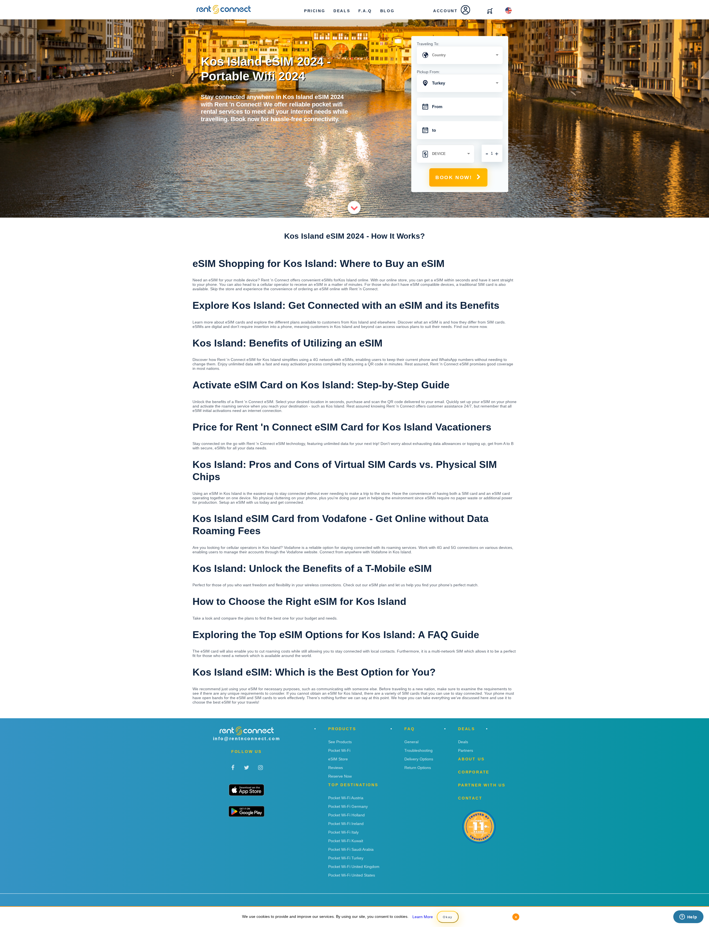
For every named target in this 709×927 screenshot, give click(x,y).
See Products (340, 742)
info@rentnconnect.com (246, 738)
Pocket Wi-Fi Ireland (346, 823)
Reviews (335, 767)
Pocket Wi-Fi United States (351, 875)
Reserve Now (340, 776)
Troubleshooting (418, 750)
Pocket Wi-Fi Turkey (345, 858)
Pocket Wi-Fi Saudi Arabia (351, 849)
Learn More (422, 917)
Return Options (417, 767)
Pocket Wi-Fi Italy (343, 832)
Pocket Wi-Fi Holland (346, 815)
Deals (463, 742)
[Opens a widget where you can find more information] (688, 917)
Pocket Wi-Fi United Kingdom (353, 866)
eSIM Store (338, 759)
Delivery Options (418, 759)
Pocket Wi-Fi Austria (345, 798)
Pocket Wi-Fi (339, 750)
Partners (465, 750)
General (411, 742)
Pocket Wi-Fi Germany (348, 806)
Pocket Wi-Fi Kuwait (345, 841)
